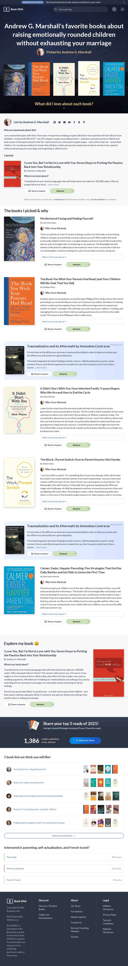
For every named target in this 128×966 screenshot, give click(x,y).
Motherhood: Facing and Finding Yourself (66, 218)
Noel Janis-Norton (51, 576)
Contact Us (76, 922)
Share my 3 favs (86, 740)
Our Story (75, 906)
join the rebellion (98, 199)
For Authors (77, 911)
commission (59, 199)
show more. (53, 184)
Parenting (11, 857)
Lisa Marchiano (49, 222)
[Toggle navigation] (122, 9)
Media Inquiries (78, 917)
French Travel (13, 880)
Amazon (60, 191)
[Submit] (56, 9)
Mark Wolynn (49, 396)
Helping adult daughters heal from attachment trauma (39, 822)
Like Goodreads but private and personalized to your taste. (73, 2)
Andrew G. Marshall (76, 52)
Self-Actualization (15, 868)
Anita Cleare (48, 463)
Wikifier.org (12, 920)
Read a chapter (38, 191)
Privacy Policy (109, 914)
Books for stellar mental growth (29, 782)
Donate (74, 936)
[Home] (15, 9)
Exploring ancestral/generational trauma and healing (38, 796)
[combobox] (80, 9)
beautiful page (60, 728)
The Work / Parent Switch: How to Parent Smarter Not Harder (80, 459)
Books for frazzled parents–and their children (35, 809)
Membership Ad (116, 345)
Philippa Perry (49, 287)
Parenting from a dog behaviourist (30, 769)
